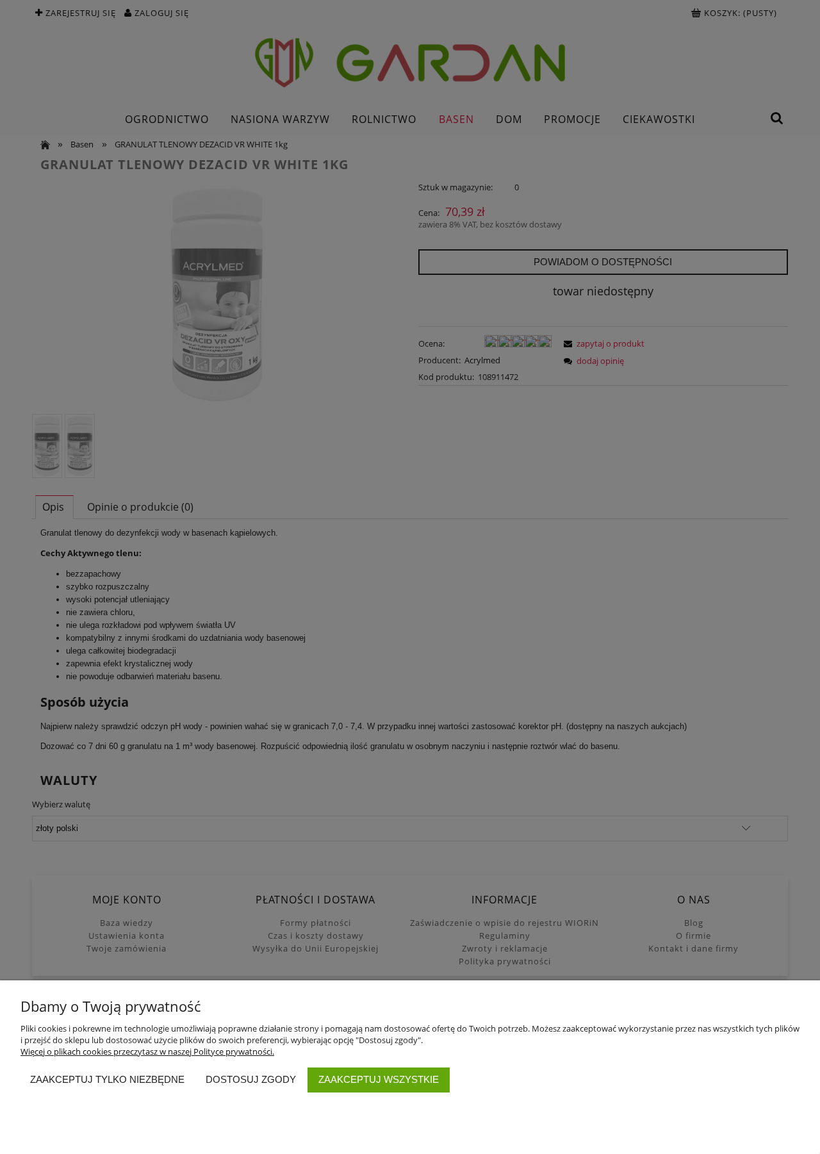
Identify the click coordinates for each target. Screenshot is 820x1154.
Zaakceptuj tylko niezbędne (107, 1079)
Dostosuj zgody (251, 1079)
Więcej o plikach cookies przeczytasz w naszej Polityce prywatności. (147, 1051)
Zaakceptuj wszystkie (378, 1079)
